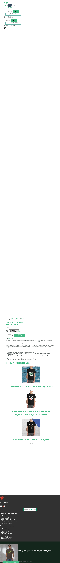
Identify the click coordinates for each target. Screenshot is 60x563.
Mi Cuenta (4, 528)
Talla (7, 331)
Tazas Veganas (9, 17)
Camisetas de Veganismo (14, 318)
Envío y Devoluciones (7, 537)
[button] (11, 11)
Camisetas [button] (8, 11)
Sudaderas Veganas (6, 518)
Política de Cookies (6, 538)
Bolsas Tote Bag (10, 18)
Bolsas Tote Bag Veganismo (8, 519)
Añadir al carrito (19, 335)
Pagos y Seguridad (6, 536)
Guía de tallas (9, 333)
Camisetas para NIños (14, 23)
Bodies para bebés (14, 22)
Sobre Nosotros (5, 531)
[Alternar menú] (16, 11)
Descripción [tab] (10, 338)
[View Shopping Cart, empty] (4, 28)
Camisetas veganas (6, 517)
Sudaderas (8, 16)
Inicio (7, 318)
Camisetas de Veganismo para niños (10, 522)
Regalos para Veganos (7, 523)
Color (7, 330)
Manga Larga (13, 14)
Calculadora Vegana (6, 530)
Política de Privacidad (7, 533)
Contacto (4, 532)
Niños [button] (7, 20)
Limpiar (19, 331)
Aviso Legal (4, 534)
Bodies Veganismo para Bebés (9, 520)
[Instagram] (1, 506)
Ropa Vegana (5, 515)
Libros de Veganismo (11, 25)
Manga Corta (13, 13)
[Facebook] (4, 506)
